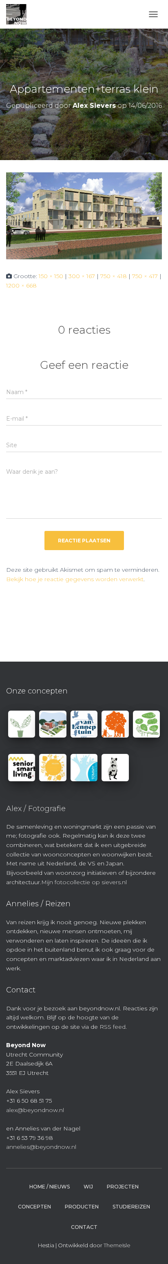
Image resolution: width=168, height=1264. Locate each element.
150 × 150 (51, 276)
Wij (88, 1187)
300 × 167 (82, 276)
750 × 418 (113, 276)
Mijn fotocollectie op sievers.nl (84, 882)
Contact (84, 1227)
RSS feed (112, 1026)
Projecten (123, 1187)
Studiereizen (131, 1207)
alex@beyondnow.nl (35, 1110)
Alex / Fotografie (36, 808)
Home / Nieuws (49, 1187)
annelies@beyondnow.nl (41, 1146)
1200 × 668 (21, 285)
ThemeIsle (117, 1245)
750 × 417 (145, 276)
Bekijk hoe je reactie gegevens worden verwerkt (75, 579)
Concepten (34, 1207)
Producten (82, 1207)
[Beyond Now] (19, 14)
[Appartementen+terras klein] (84, 215)
